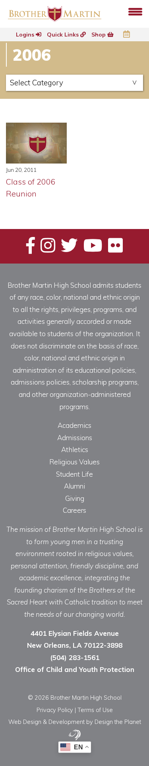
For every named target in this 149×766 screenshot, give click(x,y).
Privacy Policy (55, 710)
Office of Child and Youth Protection (74, 669)
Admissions (74, 437)
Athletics (74, 449)
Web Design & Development (46, 722)
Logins (26, 34)
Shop (99, 34)
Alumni (74, 486)
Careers (74, 510)
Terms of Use (95, 710)
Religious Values (74, 462)
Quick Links (63, 34)
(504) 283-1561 (74, 657)
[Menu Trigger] (135, 11)
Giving (74, 498)
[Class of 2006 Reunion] (36, 143)
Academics (74, 425)
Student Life (74, 474)
